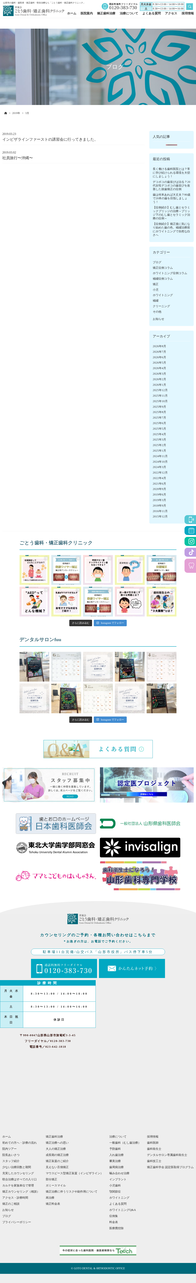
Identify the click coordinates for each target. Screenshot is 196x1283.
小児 (155, 289)
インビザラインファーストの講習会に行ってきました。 (50, 139)
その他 (157, 311)
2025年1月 (159, 450)
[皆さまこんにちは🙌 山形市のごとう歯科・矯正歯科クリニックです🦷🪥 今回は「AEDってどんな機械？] (34, 601)
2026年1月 (159, 384)
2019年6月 (159, 494)
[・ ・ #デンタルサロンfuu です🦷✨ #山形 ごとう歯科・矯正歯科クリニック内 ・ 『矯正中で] (34, 667)
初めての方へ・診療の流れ (19, 1142)
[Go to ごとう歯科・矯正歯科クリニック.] (5, 113)
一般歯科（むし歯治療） (125, 1142)
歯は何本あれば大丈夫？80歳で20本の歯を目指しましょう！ (171, 198)
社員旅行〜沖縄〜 (17, 158)
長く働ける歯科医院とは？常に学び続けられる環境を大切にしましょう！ (171, 172)
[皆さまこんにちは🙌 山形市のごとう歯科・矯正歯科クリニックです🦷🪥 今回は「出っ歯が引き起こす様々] (130, 601)
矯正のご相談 (11, 1203)
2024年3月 (159, 467)
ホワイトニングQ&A (122, 1209)
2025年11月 (160, 395)
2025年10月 (160, 401)
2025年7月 (159, 417)
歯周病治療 (116, 1167)
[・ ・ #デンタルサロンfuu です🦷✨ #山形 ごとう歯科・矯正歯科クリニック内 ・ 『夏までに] (130, 667)
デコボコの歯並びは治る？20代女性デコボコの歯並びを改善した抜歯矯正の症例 (171, 185)
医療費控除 (116, 1228)
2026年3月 (159, 373)
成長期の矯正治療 (57, 1154)
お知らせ (158, 318)
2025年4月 (159, 434)
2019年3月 (159, 500)
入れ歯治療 (116, 1154)
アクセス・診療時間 (15, 1197)
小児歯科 (115, 1185)
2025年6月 (159, 423)
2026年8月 (159, 346)
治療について (129, 13)
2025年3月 (159, 439)
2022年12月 (160, 472)
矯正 (155, 284)
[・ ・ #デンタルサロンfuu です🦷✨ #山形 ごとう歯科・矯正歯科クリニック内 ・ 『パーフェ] (34, 698)
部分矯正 (51, 1179)
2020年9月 (159, 489)
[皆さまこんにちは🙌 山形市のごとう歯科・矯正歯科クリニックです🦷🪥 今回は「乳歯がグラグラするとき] (66, 601)
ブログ (157, 262)
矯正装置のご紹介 (57, 1161)
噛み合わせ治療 (119, 1173)
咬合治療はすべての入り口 (19, 1179)
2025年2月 (159, 445)
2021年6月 (159, 483)
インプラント (118, 1179)
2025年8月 (159, 412)
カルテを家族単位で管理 (18, 1185)
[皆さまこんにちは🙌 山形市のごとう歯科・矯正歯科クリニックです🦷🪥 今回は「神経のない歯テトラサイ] (98, 570)
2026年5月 (159, 362)
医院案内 (87, 13)
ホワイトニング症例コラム (170, 273)
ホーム (71, 13)
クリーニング (161, 306)
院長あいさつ (11, 1154)
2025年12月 (160, 390)
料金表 (113, 1222)
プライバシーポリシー (16, 1222)
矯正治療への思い (57, 1142)
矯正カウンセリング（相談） (21, 1191)
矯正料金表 (53, 1203)
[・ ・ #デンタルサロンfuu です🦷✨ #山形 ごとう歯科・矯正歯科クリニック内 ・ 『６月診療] (66, 667)
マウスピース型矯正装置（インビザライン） (74, 1173)
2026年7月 (159, 351)
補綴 (155, 300)
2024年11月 (160, 456)
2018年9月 (159, 505)
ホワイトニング (163, 295)
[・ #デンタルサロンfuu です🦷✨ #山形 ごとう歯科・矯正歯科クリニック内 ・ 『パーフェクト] (98, 667)
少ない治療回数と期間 (16, 1167)
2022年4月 (159, 478)
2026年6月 (159, 357)
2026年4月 (159, 368)
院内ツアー (9, 1148)
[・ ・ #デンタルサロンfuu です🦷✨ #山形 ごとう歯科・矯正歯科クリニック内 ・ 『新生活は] (66, 698)
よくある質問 (151, 13)
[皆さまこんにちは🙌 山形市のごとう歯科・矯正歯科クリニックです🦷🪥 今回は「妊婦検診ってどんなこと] (34, 570)
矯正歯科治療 (106, 13)
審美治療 (115, 1161)
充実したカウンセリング (18, 1173)
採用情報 (188, 13)
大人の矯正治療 (56, 1148)
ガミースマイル (56, 1185)
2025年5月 (159, 428)
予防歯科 (115, 1148)
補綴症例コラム (163, 278)
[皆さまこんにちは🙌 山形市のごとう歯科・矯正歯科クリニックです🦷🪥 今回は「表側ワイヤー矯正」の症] (66, 570)
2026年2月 (159, 379)
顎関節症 (115, 1191)
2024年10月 (160, 461)
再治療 (50, 1197)
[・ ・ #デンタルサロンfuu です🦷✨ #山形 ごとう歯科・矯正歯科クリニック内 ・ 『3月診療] (98, 698)
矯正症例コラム (163, 267)
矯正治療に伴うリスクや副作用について (71, 1191)
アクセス (171, 13)
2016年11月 (160, 511)
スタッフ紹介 (11, 1161)
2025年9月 (159, 406)
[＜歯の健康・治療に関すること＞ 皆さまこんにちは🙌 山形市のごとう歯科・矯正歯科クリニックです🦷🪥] (130, 570)
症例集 (113, 1216)
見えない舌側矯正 (57, 1167)
